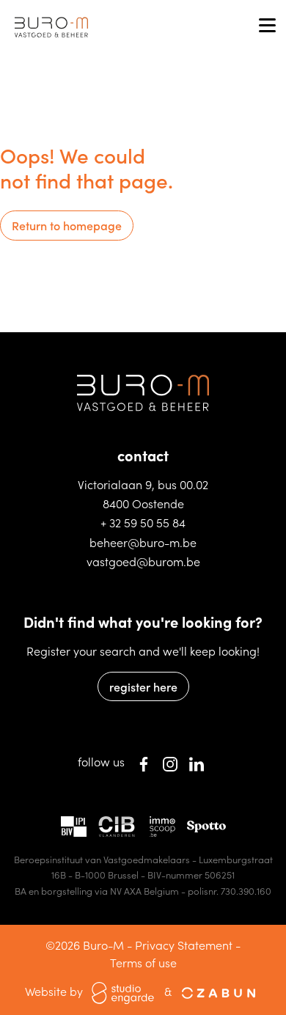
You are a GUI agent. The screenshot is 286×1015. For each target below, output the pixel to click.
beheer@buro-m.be (143, 542)
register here (143, 686)
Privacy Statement (183, 945)
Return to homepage (67, 225)
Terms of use (143, 962)
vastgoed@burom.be (143, 561)
